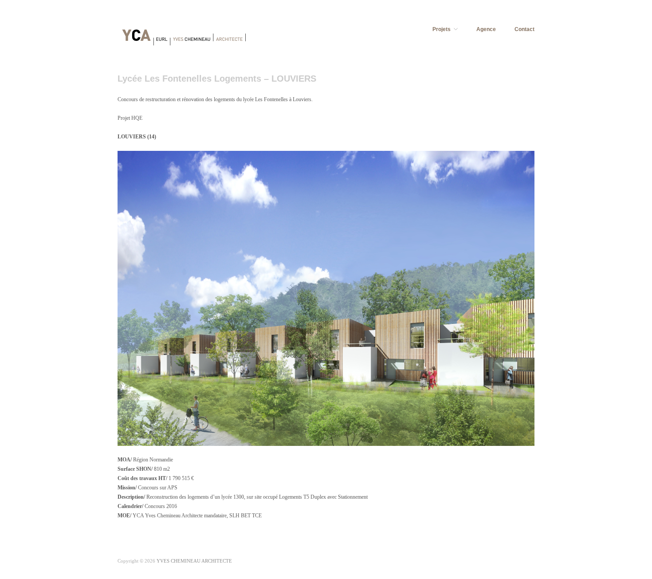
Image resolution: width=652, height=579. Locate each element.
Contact (524, 29)
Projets (441, 29)
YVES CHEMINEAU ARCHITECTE (194, 560)
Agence (486, 29)
